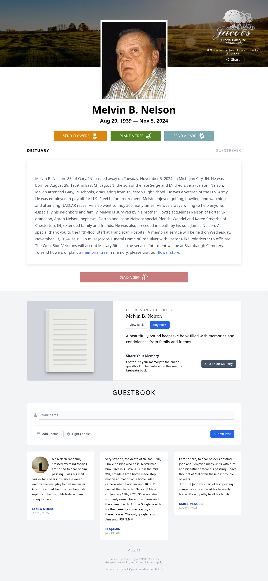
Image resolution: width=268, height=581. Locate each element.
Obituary (38, 150)
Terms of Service (145, 562)
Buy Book (159, 325)
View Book (137, 325)
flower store (168, 252)
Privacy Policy (122, 562)
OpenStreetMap (138, 569)
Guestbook (228, 150)
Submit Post (222, 434)
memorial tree (95, 252)
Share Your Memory (219, 364)
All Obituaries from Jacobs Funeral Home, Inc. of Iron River (232, 52)
